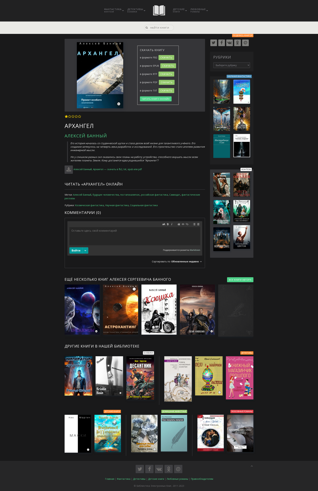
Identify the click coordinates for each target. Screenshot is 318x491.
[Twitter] (213, 43)
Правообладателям (202, 478)
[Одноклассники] (237, 43)
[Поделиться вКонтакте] (159, 469)
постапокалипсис (130, 194)
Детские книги (156, 478)
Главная (109, 478)
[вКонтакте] (229, 43)
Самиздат (174, 194)
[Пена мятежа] (196, 310)
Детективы (135, 10)
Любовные (198, 10)
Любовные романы (177, 478)
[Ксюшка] (157, 310)
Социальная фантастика (144, 205)
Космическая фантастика (89, 205)
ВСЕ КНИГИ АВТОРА (240, 279)
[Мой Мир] (245, 43)
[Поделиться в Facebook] (149, 469)
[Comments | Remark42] (134, 243)
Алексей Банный (86, 136)
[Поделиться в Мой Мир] (178, 469)
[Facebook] (221, 43)
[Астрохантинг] (119, 310)
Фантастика (113, 10)
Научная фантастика (117, 205)
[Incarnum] (80, 310)
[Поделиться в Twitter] (140, 469)
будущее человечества (106, 194)
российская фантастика (154, 194)
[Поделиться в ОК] (168, 469)
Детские (179, 10)
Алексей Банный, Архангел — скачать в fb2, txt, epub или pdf (108, 169)
